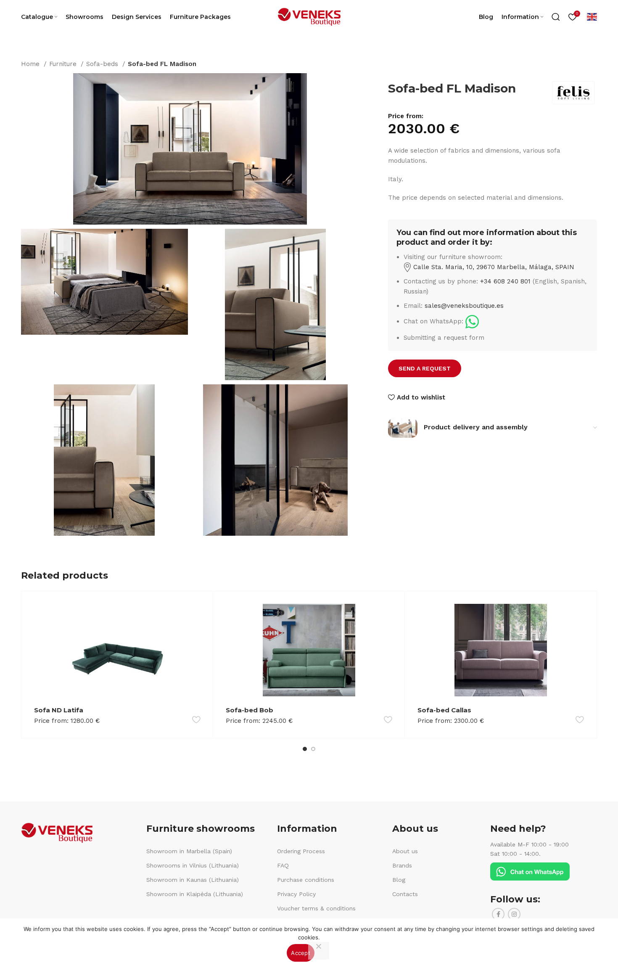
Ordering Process (301, 851)
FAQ (283, 865)
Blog (398, 879)
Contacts (405, 894)
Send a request (425, 368)
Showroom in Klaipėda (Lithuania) (194, 894)
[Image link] (472, 321)
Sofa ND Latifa (58, 710)
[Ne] (318, 951)
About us (405, 851)
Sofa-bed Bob (249, 710)
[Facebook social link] (498, 914)
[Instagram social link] (514, 914)
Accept (300, 952)
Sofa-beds (103, 64)
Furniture (64, 64)
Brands (402, 865)
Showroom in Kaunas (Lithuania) (192, 879)
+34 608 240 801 (505, 281)
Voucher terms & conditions (316, 908)
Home (31, 64)
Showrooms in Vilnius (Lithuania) (192, 865)
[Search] (555, 16)
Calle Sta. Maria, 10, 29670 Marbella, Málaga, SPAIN (492, 267)
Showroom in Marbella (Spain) (189, 851)
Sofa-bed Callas (444, 710)
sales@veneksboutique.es (464, 305)
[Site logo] (309, 16)
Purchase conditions (305, 879)
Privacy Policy (296, 894)
